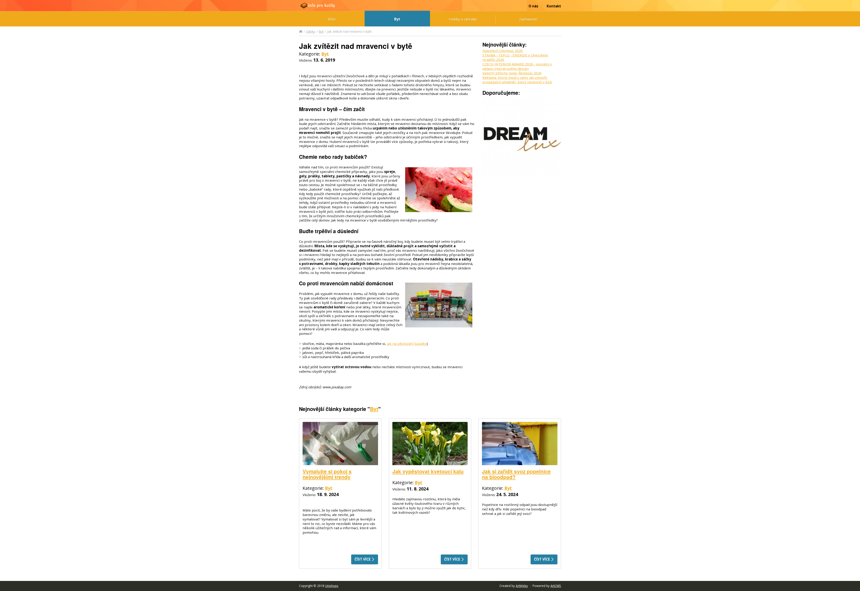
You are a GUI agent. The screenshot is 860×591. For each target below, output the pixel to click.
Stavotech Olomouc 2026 (502, 50)
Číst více (363, 559)
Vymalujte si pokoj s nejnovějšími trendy (327, 474)
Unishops (331, 586)
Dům (331, 19)
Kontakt (554, 6)
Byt (397, 19)
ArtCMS (555, 586)
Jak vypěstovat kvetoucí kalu (428, 471)
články (310, 31)
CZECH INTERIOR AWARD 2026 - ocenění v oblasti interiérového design (517, 66)
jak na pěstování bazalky (407, 343)
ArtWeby (522, 586)
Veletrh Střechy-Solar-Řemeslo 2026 (512, 73)
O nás (533, 6)
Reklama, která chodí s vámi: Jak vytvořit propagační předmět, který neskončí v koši (517, 79)
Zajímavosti (528, 19)
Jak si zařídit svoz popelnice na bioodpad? (516, 474)
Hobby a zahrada (463, 19)
